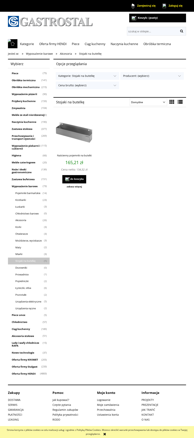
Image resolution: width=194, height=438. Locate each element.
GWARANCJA (16, 410)
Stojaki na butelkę (25, 261)
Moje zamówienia (108, 405)
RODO (56, 419)
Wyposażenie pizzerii (24, 94)
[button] (74, 186)
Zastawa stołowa (22, 129)
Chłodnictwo (19, 322)
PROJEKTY (148, 400)
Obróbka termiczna (24, 80)
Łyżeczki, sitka (23, 288)
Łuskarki (20, 206)
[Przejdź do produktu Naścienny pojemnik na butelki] (74, 133)
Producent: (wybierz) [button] (136, 76)
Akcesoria (20, 220)
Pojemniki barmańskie (27, 193)
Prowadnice (22, 274)
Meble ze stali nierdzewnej (28, 115)
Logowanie (103, 400)
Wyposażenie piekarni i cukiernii (26, 147)
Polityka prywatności (65, 414)
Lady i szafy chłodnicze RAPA (25, 344)
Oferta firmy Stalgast (25, 366)
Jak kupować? (60, 400)
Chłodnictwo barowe (27, 213)
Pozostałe (20, 294)
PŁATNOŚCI (15, 414)
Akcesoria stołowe (23, 336)
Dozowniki (21, 267)
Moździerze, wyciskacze (28, 240)
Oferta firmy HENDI (24, 373)
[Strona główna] (50, 20)
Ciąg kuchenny (21, 329)
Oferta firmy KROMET (25, 359)
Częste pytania (61, 405)
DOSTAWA (14, 400)
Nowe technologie (23, 352)
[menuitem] (27, 44)
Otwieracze (21, 233)
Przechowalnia (106, 410)
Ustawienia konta (108, 414)
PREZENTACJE (150, 405)
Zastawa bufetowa (23, 179)
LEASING (13, 419)
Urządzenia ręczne (25, 308)
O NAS (146, 419)
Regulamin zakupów (65, 410)
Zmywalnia (18, 108)
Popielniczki (22, 281)
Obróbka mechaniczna (26, 87)
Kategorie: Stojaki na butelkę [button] (76, 76)
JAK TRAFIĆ (148, 410)
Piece (15, 73)
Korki (18, 227)
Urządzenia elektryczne (28, 301)
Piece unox (18, 315)
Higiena (16, 155)
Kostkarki (20, 200)
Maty (18, 247)
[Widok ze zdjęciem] (171, 101)
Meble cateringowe (23, 162)
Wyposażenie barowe (25, 186)
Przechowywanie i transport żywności (23, 137)
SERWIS (12, 405)
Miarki (18, 254)
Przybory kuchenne (24, 101)
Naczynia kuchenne (24, 122)
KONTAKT (148, 414)
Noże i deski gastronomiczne (22, 171)
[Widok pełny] (180, 101)
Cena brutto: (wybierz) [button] (72, 85)
